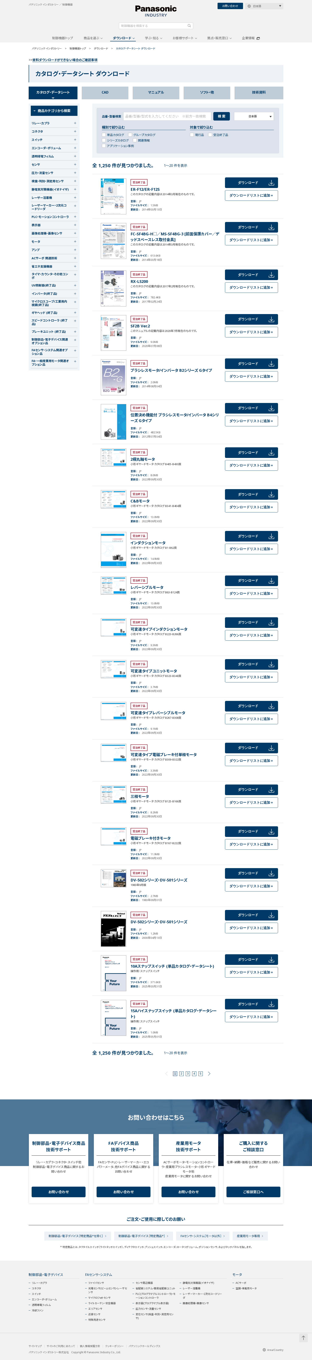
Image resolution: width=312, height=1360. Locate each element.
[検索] (189, 26)
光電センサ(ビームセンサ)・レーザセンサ (107, 1290)
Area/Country (275, 1350)
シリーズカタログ (118, 140)
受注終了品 (220, 135)
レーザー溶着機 (191, 1288)
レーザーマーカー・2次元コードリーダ (202, 1296)
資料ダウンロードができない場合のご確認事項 (64, 60)
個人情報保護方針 (90, 1346)
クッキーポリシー (114, 1346)
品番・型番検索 (111, 116)
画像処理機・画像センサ (196, 1303)
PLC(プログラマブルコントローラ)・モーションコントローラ (155, 1296)
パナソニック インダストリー (47, 48)
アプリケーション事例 (120, 146)
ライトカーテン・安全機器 (102, 1303)
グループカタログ (144, 135)
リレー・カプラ (39, 1283)
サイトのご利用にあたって (61, 1346)
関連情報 (144, 140)
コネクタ (36, 1288)
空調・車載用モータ (246, 1288)
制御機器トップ (62, 38)
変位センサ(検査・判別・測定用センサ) (155, 1316)
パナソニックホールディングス (144, 1346)
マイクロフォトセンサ (99, 1298)
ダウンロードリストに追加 (251, 195)
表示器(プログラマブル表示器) (152, 1303)
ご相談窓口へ (253, 1192)
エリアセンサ (95, 1309)
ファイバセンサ (96, 1283)
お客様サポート (183, 38)
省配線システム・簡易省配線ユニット (155, 1288)
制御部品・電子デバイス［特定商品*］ (141, 1236)
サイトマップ (35, 1346)
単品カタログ (115, 135)
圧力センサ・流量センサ (148, 1309)
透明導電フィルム (41, 1305)
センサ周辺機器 (144, 1283)
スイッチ (36, 1294)
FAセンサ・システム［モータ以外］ (201, 1236)
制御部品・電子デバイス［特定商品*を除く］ (76, 1236)
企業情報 (248, 38)
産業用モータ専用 (248, 1236)
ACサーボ (241, 1283)
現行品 (199, 135)
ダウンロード (122, 38)
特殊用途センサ (96, 1320)
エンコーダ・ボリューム (44, 1299)
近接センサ (94, 1314)
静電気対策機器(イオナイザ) (198, 1283)
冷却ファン (38, 1310)
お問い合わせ (230, 6)
